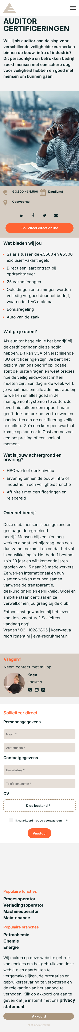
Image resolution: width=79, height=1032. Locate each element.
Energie (11, 947)
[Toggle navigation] (73, 8)
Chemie (11, 941)
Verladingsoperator (23, 905)
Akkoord (39, 1016)
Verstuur (40, 833)
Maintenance (16, 917)
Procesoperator (19, 898)
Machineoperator (21, 911)
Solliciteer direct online (39, 228)
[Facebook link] (33, 215)
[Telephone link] (30, 689)
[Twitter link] (44, 215)
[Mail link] (37, 689)
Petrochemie (16, 934)
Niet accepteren (39, 1025)
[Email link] (56, 215)
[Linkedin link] (22, 215)
